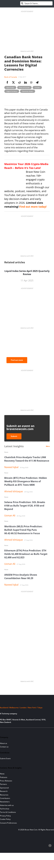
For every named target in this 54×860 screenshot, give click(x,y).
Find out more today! (33, 206)
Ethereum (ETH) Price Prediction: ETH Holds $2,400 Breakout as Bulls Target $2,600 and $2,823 (25, 554)
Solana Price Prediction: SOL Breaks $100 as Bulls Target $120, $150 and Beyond (24, 506)
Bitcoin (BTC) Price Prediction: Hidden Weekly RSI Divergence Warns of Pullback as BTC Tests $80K (25, 481)
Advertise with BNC (27, 51)
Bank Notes (10, 88)
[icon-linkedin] (12, 731)
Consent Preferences (8, 823)
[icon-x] (16, 731)
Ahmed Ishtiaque (13, 491)
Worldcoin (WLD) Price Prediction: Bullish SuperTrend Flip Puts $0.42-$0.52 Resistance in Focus (23, 530)
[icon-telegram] (7, 731)
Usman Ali (9, 515)
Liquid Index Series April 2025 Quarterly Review (27, 272)
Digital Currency (11, 91)
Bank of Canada (10, 77)
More (48, 446)
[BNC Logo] (27, 702)
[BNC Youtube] (21, 731)
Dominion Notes (27, 91)
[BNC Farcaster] (36, 731)
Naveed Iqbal (11, 467)
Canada (37, 88)
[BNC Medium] (26, 731)
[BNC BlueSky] (31, 731)
